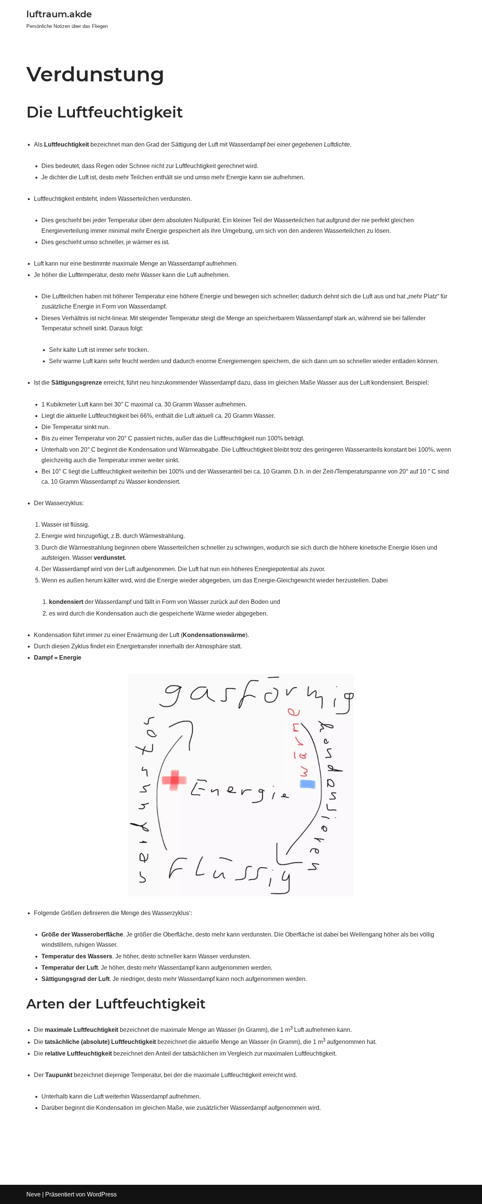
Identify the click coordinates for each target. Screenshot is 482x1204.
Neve (33, 1194)
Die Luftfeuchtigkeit (104, 112)
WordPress (102, 1194)
